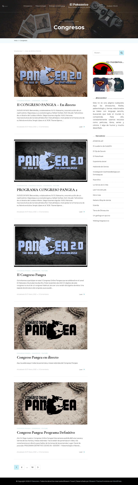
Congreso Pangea (24, 100)
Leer (81, 127)
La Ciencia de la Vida (100, 185)
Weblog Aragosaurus (101, 221)
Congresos (36, 100)
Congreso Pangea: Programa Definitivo (46, 432)
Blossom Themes (95, 481)
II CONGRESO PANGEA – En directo (46, 104)
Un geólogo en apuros (101, 216)
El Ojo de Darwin (99, 151)
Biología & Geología (56, 6)
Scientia (96, 205)
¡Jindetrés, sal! (98, 141)
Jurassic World (112, 6)
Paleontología (40, 6)
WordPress (117, 481)
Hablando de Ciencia (101, 167)
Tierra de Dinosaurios (101, 210)
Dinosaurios (28, 6)
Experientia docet (99, 161)
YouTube (44, 100)
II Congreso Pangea (31, 274)
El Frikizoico (99, 6)
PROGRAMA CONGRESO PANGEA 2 (47, 189)
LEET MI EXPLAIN (99, 190)
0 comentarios (44, 127)
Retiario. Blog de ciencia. (102, 200)
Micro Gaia (97, 195)
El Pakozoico (79, 4)
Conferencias (22, 185)
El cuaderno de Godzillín (102, 146)
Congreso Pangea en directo (37, 357)
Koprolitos (97, 180)
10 (33, 467)
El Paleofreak (98, 156)
